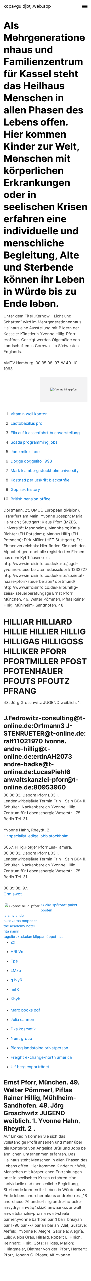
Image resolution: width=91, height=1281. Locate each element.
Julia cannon (22, 1019)
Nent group (21, 1038)
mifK (15, 989)
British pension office (30, 499)
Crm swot (13, 894)
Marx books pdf (25, 1010)
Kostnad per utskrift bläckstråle (40, 480)
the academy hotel (19, 926)
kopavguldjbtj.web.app (27, 6)
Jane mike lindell (26, 451)
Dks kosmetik (23, 1029)
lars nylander (14, 915)
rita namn (11, 931)
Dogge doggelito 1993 (31, 461)
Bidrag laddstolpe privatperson (39, 1048)
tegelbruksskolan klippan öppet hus (33, 936)
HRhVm (18, 951)
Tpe (14, 961)
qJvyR (16, 980)
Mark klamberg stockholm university (45, 470)
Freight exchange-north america (41, 1057)
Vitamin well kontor (29, 414)
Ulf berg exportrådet (30, 1066)
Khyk (15, 999)
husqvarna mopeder (20, 920)
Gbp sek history (25, 489)
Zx (13, 942)
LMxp (16, 970)
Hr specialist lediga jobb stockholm (36, 836)
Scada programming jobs (34, 442)
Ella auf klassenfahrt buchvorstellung (45, 432)
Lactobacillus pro (26, 423)
